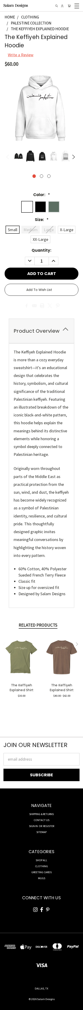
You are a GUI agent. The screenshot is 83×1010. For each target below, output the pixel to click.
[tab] (41, 331)
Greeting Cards (41, 872)
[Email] (34, 305)
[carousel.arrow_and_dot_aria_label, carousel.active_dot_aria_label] (34, 176)
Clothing (41, 866)
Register (48, 826)
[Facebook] (26, 305)
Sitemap (41, 832)
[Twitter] (49, 305)
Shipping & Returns (41, 814)
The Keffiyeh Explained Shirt (22, 687)
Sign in (33, 826)
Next (74, 157)
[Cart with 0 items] (69, 5)
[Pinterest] (57, 305)
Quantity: (41, 250)
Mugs (41, 878)
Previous (9, 157)
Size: (41, 219)
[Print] (42, 305)
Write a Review (20, 54)
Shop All (41, 860)
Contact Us (41, 820)
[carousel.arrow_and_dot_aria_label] (41, 176)
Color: (41, 194)
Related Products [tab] (38, 625)
